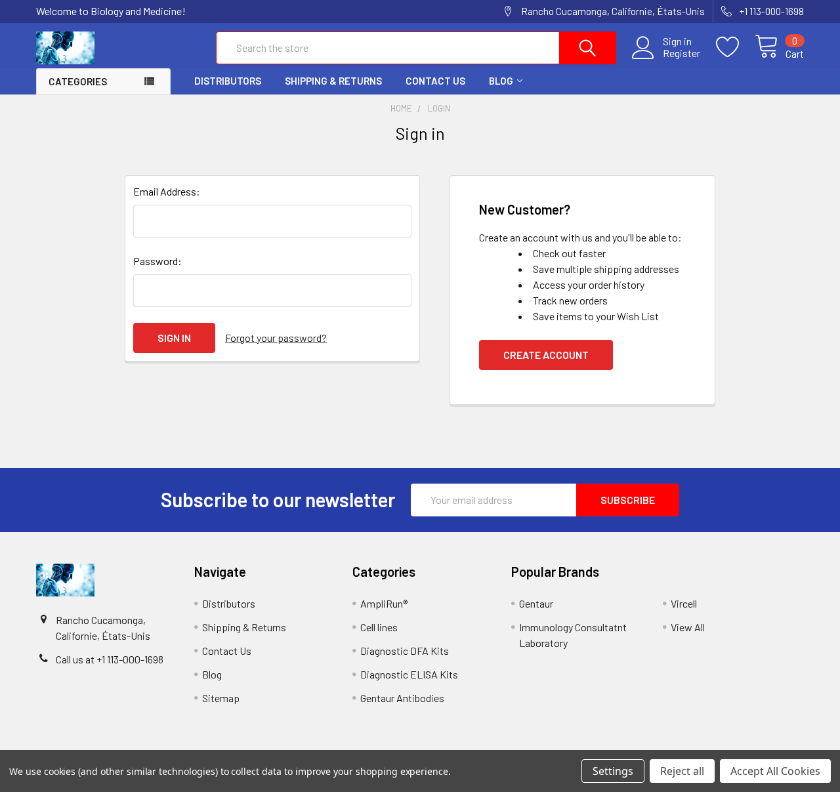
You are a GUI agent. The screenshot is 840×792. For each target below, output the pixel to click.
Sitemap (221, 698)
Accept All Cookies (775, 771)
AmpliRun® (384, 603)
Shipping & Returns (333, 81)
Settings (613, 771)
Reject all (682, 771)
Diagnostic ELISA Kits (409, 674)
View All (688, 627)
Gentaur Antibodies (402, 698)
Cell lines (379, 627)
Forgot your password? (276, 337)
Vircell (684, 603)
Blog (501, 81)
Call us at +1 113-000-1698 (109, 659)
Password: (157, 261)
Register (681, 53)
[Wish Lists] (735, 47)
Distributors (227, 81)
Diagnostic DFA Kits (404, 650)
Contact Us (435, 81)
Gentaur (536, 603)
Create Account (546, 354)
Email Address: (166, 191)
